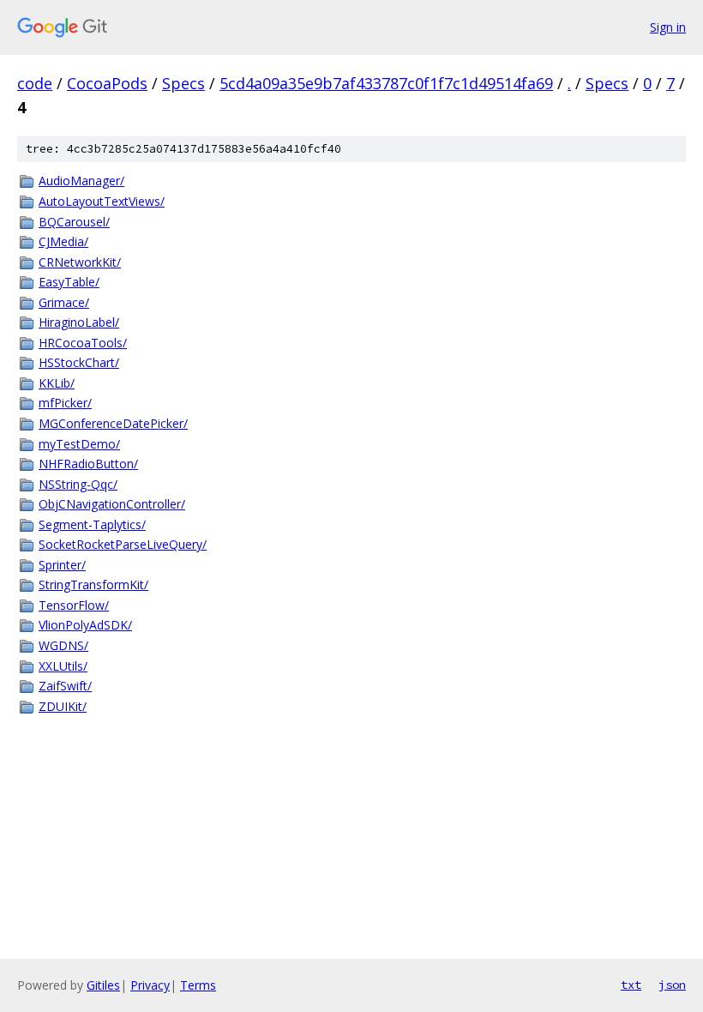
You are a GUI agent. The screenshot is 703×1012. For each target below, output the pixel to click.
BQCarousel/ (74, 222)
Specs (183, 83)
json (672, 984)
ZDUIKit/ (63, 706)
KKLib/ (57, 383)
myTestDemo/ (79, 444)
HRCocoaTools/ (83, 342)
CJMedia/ (63, 241)
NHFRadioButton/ (88, 463)
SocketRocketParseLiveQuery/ (123, 544)
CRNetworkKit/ (80, 262)
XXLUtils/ (63, 666)
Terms (198, 985)
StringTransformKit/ (93, 584)
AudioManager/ (81, 180)
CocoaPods (107, 83)
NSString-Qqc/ (78, 484)
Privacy (150, 985)
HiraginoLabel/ (79, 322)
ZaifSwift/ (65, 686)
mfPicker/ (65, 403)
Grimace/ (64, 302)
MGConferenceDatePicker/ (113, 423)
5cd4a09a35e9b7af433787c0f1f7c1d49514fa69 (386, 83)
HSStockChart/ (79, 362)
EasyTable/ (69, 282)
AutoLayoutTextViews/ (102, 201)
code (34, 83)
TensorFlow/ (74, 605)
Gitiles (103, 985)
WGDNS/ (63, 645)
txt (631, 984)
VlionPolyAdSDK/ (85, 625)
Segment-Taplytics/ (92, 524)
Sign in (668, 27)
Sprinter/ (62, 565)
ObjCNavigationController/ (112, 504)
